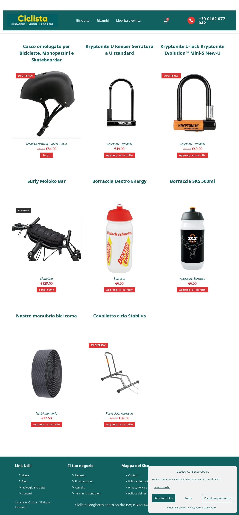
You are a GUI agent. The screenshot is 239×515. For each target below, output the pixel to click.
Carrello (80, 487)
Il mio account (84, 481)
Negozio (80, 475)
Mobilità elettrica (128, 20)
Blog (24, 481)
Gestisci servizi (162, 487)
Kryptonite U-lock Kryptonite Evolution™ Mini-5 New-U (192, 49)
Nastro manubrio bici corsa (46, 316)
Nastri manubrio (46, 413)
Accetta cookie (163, 498)
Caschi (53, 144)
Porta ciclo (113, 413)
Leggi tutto (46, 289)
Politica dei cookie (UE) (142, 481)
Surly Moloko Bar (46, 181)
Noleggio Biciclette (33, 487)
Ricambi (103, 20)
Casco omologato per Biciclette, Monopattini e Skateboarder (46, 53)
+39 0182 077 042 (212, 20)
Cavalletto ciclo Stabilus (119, 316)
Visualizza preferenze (217, 498)
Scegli (47, 155)
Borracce (119, 279)
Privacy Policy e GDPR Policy (201, 507)
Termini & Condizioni (88, 493)
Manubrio (46, 279)
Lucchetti (126, 144)
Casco (63, 144)
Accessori (113, 144)
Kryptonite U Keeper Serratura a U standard (119, 49)
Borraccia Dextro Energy (119, 181)
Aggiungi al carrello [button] (119, 155)
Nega (188, 498)
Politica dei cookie (176, 507)
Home (25, 475)
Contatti (27, 493)
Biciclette (82, 20)
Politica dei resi (137, 493)
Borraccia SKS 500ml (192, 181)
